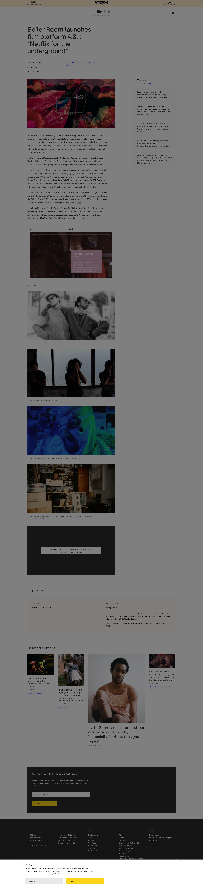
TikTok (91, 837)
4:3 (53, 136)
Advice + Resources (67, 840)
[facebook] (28, 71)
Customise (31, 881)
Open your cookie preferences (71, 552)
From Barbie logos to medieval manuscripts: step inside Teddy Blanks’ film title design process (152, 94)
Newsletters (124, 856)
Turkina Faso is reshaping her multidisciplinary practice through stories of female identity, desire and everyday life (154, 110)
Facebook (92, 845)
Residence (154, 835)
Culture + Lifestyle (66, 843)
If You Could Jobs (157, 840)
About (121, 835)
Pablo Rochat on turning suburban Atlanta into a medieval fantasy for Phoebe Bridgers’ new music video (153, 143)
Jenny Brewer (38, 62)
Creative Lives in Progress (161, 837)
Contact (122, 840)
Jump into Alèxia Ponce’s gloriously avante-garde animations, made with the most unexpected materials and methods (154, 127)
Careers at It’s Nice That (130, 843)
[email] (38, 71)
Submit (122, 837)
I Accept (71, 881)
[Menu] (173, 12)
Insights (122, 853)
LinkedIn (92, 840)
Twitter (91, 848)
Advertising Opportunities (131, 851)
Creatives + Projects (67, 837)
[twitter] (33, 71)
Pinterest (92, 851)
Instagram (93, 835)
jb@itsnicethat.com (130, 619)
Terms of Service (127, 848)
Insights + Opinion (66, 835)
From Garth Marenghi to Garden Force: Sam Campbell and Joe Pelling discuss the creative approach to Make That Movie (154, 159)
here (79, 203)
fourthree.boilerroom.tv (41, 607)
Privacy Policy (125, 845)
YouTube (92, 843)
